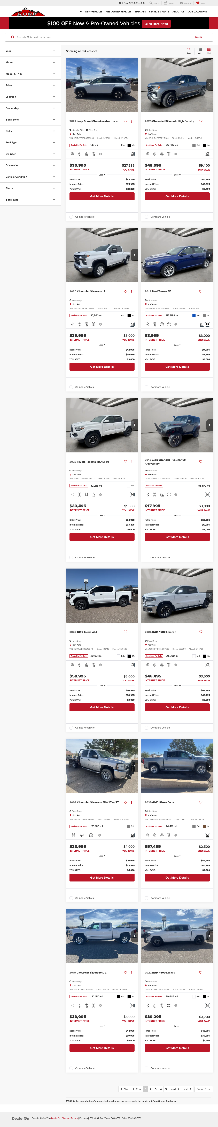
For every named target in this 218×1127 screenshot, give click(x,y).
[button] (134, 85)
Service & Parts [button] (159, 11)
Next (174, 1089)
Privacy (74, 1118)
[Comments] (132, 154)
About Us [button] (178, 11)
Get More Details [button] (102, 196)
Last (186, 1089)
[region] (102, 184)
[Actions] (132, 121)
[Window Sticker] (207, 324)
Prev (138, 1089)
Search (198, 37)
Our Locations (197, 11)
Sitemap (65, 1118)
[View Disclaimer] (101, 154)
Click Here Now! (156, 24)
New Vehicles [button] (93, 11)
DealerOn (55, 1118)
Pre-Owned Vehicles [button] (118, 11)
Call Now (124, 3)
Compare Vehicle (85, 217)
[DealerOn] (20, 1118)
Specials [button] (140, 11)
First (125, 1089)
